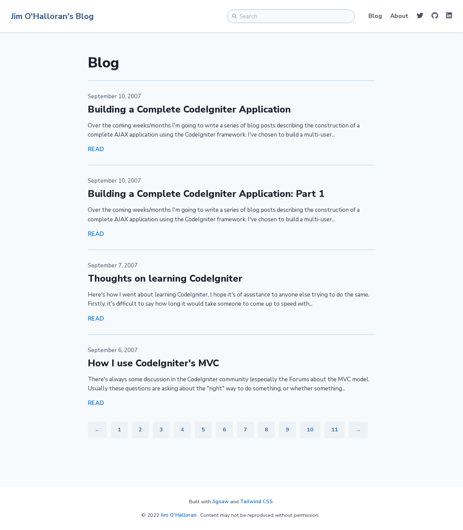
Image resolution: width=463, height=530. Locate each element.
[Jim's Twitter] (420, 16)
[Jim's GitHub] (434, 16)
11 (334, 429)
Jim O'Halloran (179, 515)
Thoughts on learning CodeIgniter (165, 278)
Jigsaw (220, 501)
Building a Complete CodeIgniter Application (189, 109)
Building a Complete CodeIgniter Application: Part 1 (206, 193)
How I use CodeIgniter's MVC (153, 363)
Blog (375, 16)
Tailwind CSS (256, 501)
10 (310, 429)
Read (96, 149)
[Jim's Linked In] (449, 16)
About (399, 16)
